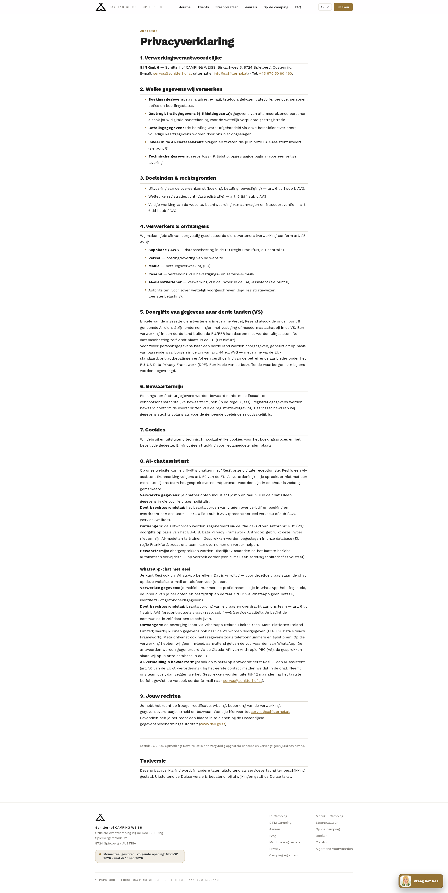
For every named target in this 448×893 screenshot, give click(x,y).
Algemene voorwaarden (334, 849)
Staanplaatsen (226, 7)
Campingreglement (284, 855)
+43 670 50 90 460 (275, 73)
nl (323, 7)
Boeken (343, 7)
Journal (185, 7)
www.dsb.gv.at (212, 724)
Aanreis (251, 7)
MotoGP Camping (329, 816)
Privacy (274, 849)
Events (203, 7)
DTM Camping (280, 822)
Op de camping (275, 7)
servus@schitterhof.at (172, 73)
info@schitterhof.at (231, 73)
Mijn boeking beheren (285, 842)
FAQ (298, 7)
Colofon (322, 842)
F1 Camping (278, 816)
